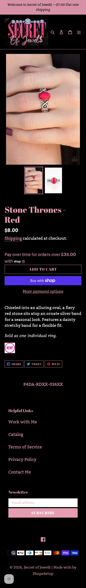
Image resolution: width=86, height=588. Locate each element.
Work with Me (22, 421)
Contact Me (19, 472)
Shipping (13, 238)
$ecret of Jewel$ (37, 567)
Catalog (15, 434)
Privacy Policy (22, 459)
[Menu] (79, 32)
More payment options (43, 291)
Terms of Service (25, 446)
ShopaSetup (43, 573)
